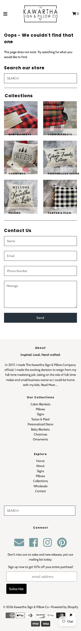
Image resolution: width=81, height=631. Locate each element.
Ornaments (40, 439)
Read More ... (49, 385)
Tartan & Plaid (40, 419)
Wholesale (40, 486)
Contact (40, 491)
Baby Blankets (40, 429)
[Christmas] (21, 157)
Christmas (40, 434)
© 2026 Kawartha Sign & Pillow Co (26, 607)
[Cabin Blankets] (60, 118)
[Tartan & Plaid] (60, 197)
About (40, 466)
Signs (40, 414)
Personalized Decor (40, 424)
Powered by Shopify (64, 607)
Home (40, 461)
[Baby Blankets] (21, 118)
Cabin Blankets (40, 404)
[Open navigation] (5, 14)
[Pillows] (21, 197)
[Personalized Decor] (60, 157)
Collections (40, 481)
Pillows (40, 409)
